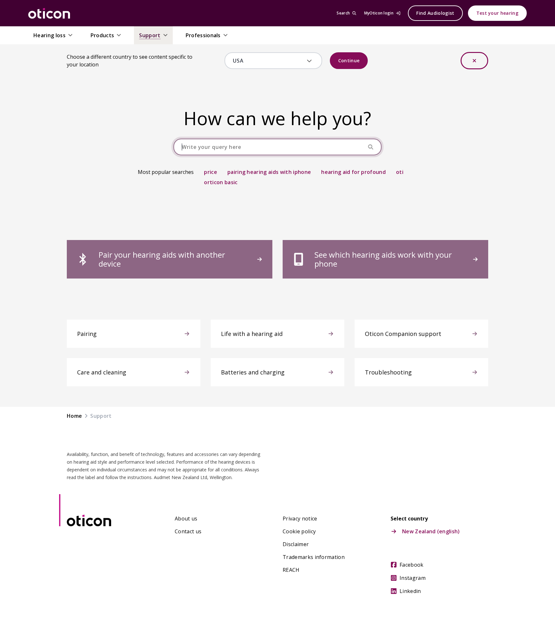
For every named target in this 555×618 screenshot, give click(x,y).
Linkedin (410, 591)
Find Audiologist (435, 13)
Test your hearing (497, 13)
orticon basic (220, 182)
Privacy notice (300, 518)
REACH (291, 569)
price (210, 172)
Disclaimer (296, 544)
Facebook (412, 564)
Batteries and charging (253, 372)
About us (186, 518)
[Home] (49, 13)
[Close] (474, 60)
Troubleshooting (388, 372)
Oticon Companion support (403, 334)
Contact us (188, 531)
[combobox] (268, 60)
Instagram (413, 577)
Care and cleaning (101, 372)
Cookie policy (299, 531)
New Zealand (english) (431, 531)
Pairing (87, 334)
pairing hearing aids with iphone (269, 172)
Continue (349, 60)
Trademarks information (314, 557)
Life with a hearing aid (252, 334)
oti (399, 172)
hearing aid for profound (353, 172)
